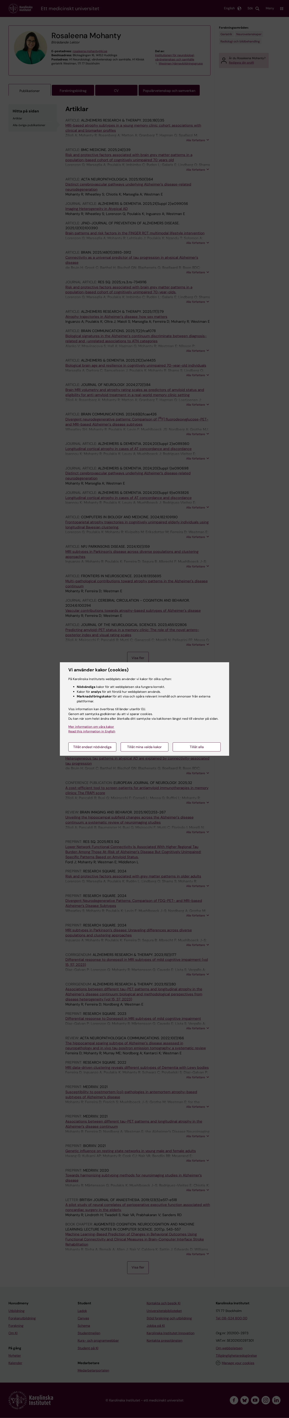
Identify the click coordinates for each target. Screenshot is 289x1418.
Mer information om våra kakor (91, 727)
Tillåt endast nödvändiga (92, 747)
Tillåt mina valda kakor (144, 747)
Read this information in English (91, 731)
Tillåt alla (197, 747)
